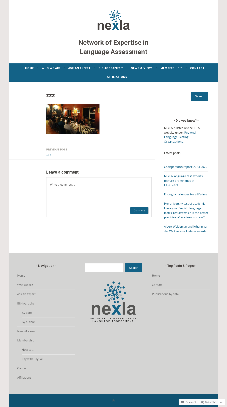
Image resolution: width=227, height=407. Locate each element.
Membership (169, 68)
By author (28, 322)
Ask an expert (79, 68)
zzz (56, 152)
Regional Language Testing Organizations (180, 137)
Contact (197, 68)
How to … (28, 350)
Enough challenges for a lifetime (185, 194)
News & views (142, 68)
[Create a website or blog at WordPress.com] (113, 400)
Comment (139, 210)
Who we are (51, 68)
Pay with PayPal (32, 359)
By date (27, 313)
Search (199, 96)
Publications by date (165, 294)
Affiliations (117, 77)
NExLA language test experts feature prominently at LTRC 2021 (183, 180)
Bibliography (109, 68)
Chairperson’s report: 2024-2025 (185, 167)
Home (29, 68)
